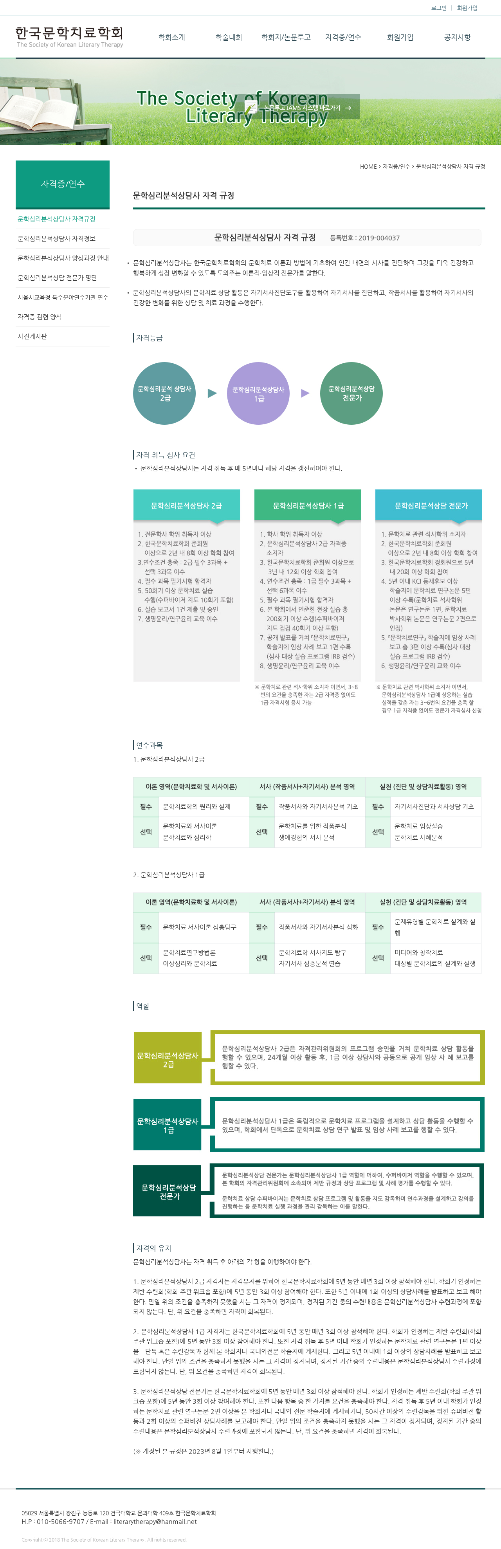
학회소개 (172, 37)
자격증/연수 (343, 37)
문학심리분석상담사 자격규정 (57, 219)
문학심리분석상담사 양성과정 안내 (63, 258)
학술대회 (229, 37)
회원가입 (467, 8)
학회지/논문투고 (286, 37)
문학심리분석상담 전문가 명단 (57, 277)
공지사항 (457, 37)
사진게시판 (32, 336)
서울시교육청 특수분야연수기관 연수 (63, 297)
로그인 (439, 8)
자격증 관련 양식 (40, 317)
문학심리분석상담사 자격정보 (57, 238)
